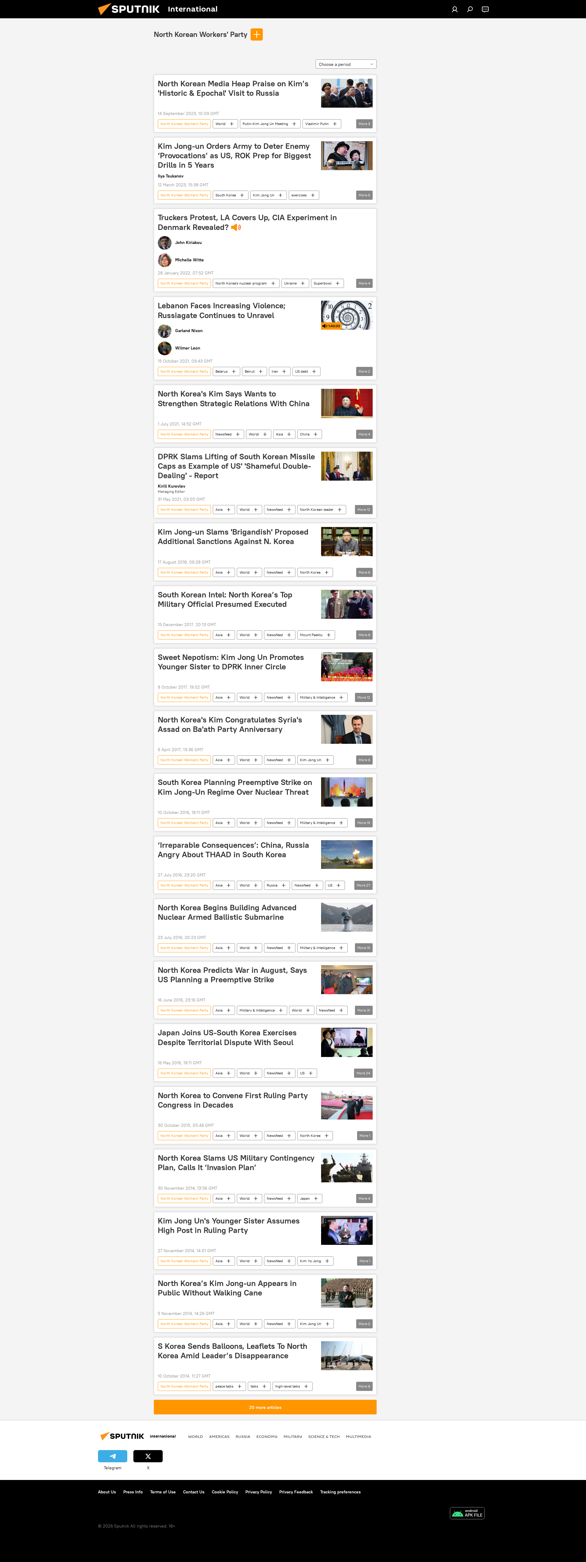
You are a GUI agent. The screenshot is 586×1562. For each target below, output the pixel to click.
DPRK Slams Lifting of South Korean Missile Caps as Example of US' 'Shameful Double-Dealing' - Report (236, 466)
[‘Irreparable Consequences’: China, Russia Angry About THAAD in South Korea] (347, 854)
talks (254, 1386)
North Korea (310, 572)
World (220, 123)
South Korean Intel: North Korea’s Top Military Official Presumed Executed (225, 599)
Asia (279, 434)
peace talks (224, 1386)
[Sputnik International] (131, 17)
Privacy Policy (258, 1492)
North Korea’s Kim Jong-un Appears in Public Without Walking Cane (227, 1288)
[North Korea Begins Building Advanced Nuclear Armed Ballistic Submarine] (347, 917)
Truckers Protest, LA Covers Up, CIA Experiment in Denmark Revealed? (247, 222)
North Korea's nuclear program (241, 283)
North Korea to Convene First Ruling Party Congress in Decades (233, 1100)
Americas (219, 1436)
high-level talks (287, 1386)
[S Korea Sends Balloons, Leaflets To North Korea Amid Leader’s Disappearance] (347, 1355)
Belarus (221, 371)
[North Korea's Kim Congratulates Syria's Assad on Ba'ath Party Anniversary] (347, 729)
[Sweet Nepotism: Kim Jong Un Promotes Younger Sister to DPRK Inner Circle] (347, 666)
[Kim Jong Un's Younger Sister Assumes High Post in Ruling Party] (347, 1230)
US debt (301, 371)
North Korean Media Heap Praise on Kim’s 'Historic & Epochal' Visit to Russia (233, 88)
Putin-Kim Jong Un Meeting (265, 123)
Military (293, 1436)
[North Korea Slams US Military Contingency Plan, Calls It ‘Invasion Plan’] (347, 1167)
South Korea (225, 195)
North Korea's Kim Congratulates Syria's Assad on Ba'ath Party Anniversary (230, 724)
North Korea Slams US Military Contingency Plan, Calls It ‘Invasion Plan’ (236, 1162)
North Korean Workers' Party (200, 34)
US (330, 885)
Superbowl (322, 283)
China (304, 434)
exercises (299, 195)
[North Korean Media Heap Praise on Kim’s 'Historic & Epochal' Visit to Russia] (347, 93)
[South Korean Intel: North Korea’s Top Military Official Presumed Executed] (347, 604)
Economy (266, 1436)
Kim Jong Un (263, 195)
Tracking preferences (340, 1492)
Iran (275, 371)
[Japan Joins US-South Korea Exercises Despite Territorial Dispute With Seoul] (347, 1042)
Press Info (133, 1492)
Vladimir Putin (317, 123)
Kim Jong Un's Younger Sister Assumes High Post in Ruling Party (229, 1225)
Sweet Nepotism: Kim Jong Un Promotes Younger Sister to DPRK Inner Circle (231, 662)
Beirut (250, 371)
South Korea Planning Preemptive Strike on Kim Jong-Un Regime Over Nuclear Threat (235, 787)
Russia (272, 885)
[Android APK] (467, 1514)
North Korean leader (317, 509)
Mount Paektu (311, 634)
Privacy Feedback (296, 1492)
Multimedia (358, 1436)
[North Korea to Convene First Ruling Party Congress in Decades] (347, 1105)
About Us (107, 1492)
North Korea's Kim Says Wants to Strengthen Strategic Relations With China (234, 398)
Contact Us (193, 1492)
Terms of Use (163, 1492)
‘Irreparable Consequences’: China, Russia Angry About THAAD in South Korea (233, 849)
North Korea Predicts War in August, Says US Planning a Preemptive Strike (232, 974)
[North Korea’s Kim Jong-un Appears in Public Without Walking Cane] (347, 1293)
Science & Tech (324, 1436)
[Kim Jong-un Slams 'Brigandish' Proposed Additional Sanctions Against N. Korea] (347, 541)
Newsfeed (223, 434)
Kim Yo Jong (310, 1261)
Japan (305, 1198)
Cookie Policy (225, 1492)
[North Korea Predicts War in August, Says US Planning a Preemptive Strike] (347, 979)
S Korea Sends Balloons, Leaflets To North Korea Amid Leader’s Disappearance (232, 1350)
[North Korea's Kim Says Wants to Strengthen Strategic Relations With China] (347, 403)
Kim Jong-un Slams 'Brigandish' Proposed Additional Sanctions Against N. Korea (233, 536)
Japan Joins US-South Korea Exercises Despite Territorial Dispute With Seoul (227, 1037)
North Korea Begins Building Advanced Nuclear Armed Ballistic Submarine (227, 912)
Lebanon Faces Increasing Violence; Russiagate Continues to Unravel (222, 310)
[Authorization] (455, 9)
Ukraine (290, 283)
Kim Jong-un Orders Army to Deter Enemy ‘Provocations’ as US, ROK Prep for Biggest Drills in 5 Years (234, 155)
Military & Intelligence (317, 697)
